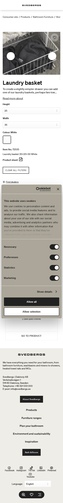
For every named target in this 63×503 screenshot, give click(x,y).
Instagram (21, 470)
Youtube (30, 476)
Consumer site (10, 16)
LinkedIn (41, 470)
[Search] (24, 495)
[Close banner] (58, 189)
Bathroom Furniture (43, 16)
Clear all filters (15, 170)
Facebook (9, 470)
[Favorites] (32, 495)
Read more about (13, 98)
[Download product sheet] (21, 160)
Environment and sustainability (31, 433)
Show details (44, 291)
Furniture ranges (31, 418)
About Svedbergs (31, 399)
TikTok (31, 470)
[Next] (52, 56)
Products (25, 16)
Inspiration (31, 441)
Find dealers (12, 181)
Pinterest (52, 470)
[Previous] (11, 56)
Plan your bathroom (31, 425)
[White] (7, 140)
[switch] (54, 257)
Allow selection (31, 311)
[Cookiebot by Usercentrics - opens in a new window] (38, 189)
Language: (17, 483)
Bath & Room (31, 452)
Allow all (32, 301)
